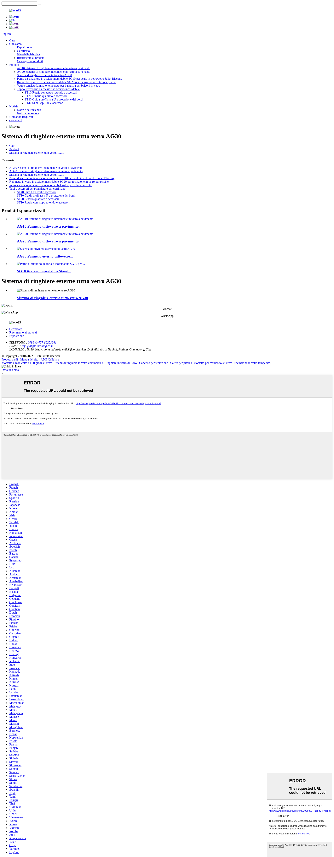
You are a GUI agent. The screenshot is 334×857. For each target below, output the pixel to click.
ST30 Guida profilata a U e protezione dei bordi (54, 99)
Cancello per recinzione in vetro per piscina (165, 363)
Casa (12, 40)
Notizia (13, 106)
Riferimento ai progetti (30, 57)
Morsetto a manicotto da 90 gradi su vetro (27, 363)
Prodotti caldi (10, 359)
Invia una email (11, 370)
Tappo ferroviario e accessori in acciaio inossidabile (48, 89)
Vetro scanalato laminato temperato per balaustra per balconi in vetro (58, 85)
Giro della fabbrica (28, 54)
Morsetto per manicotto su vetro (212, 363)
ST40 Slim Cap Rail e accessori (44, 103)
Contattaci (15, 120)
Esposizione (24, 47)
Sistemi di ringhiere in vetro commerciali (78, 363)
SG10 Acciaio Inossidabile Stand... (44, 271)
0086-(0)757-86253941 (42, 342)
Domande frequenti (21, 116)
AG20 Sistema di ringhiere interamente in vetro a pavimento (53, 71)
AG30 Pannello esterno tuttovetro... (45, 256)
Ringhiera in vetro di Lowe (121, 363)
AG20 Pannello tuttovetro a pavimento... (49, 241)
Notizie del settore (28, 113)
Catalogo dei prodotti (30, 61)
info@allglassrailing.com (37, 346)
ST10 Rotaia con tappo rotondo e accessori (51, 92)
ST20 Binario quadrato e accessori (46, 96)
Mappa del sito (29, 359)
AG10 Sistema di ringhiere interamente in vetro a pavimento (53, 68)
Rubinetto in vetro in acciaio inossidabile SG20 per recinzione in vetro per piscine (66, 82)
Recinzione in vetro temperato (252, 363)
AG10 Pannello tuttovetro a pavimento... (49, 226)
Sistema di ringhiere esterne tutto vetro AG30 (44, 75)
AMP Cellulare (50, 359)
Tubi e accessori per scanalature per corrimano (37, 188)
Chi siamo (15, 44)
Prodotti (14, 64)
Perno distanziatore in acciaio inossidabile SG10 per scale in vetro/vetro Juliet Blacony (69, 78)
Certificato (23, 50)
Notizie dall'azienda (29, 109)
